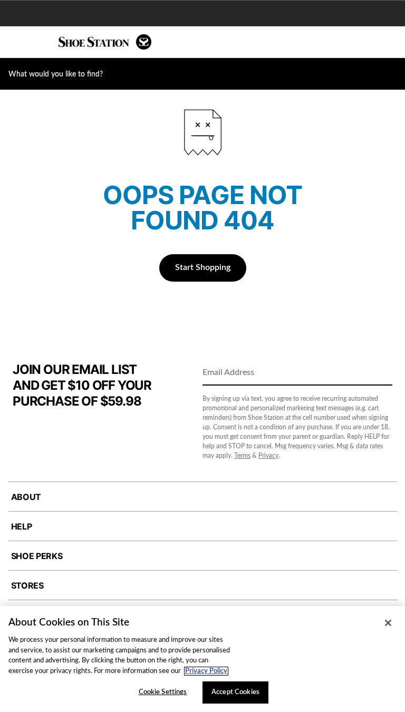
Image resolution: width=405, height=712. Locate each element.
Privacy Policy (206, 671)
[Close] (388, 622)
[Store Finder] (40, 42)
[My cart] (391, 42)
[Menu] (15, 42)
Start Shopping (202, 267)
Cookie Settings (163, 692)
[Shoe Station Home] (105, 42)
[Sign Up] (380, 373)
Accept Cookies (235, 692)
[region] (202, 659)
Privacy (268, 456)
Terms (242, 456)
